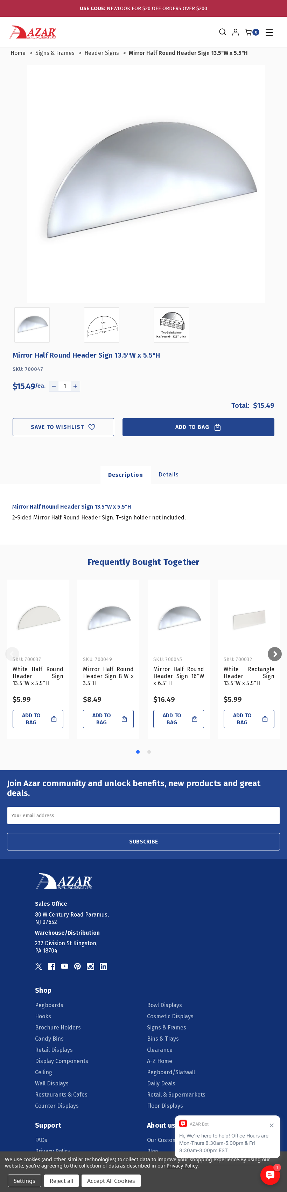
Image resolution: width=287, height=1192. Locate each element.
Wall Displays (52, 1083)
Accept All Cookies (111, 1181)
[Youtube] (64, 966)
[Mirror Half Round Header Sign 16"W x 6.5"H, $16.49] (179, 619)
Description (125, 475)
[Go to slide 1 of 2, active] (138, 752)
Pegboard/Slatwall (171, 1072)
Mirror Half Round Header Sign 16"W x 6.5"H (178, 676)
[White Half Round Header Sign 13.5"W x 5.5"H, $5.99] (38, 619)
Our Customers (166, 1140)
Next (275, 654)
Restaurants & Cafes (61, 1094)
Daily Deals (161, 1083)
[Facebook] (51, 966)
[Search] (222, 32)
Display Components (61, 1061)
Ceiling (43, 1072)
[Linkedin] (103, 966)
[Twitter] (38, 966)
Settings (24, 1181)
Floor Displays (165, 1106)
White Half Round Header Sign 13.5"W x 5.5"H (38, 676)
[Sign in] (235, 32)
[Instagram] (90, 966)
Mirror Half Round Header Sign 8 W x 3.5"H (108, 676)
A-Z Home (159, 1061)
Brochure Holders (58, 1027)
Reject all (61, 1181)
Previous (12, 654)
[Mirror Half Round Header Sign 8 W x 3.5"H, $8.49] (108, 619)
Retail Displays (54, 1050)
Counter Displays (57, 1106)
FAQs (41, 1140)
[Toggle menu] (269, 32)
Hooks (43, 1016)
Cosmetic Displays (170, 1016)
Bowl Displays (164, 1005)
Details (169, 474)
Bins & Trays (163, 1038)
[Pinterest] (77, 966)
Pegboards (49, 1005)
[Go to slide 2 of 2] (149, 752)
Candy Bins (49, 1038)
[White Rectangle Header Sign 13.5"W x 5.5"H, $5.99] (249, 619)
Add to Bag (192, 427)
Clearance (160, 1050)
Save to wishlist (57, 427)
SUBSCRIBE (143, 841)
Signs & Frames (166, 1027)
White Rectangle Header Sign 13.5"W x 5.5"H (249, 676)
